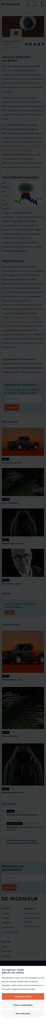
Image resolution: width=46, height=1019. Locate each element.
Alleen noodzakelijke (23, 1005)
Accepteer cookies (23, 996)
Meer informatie (23, 1013)
